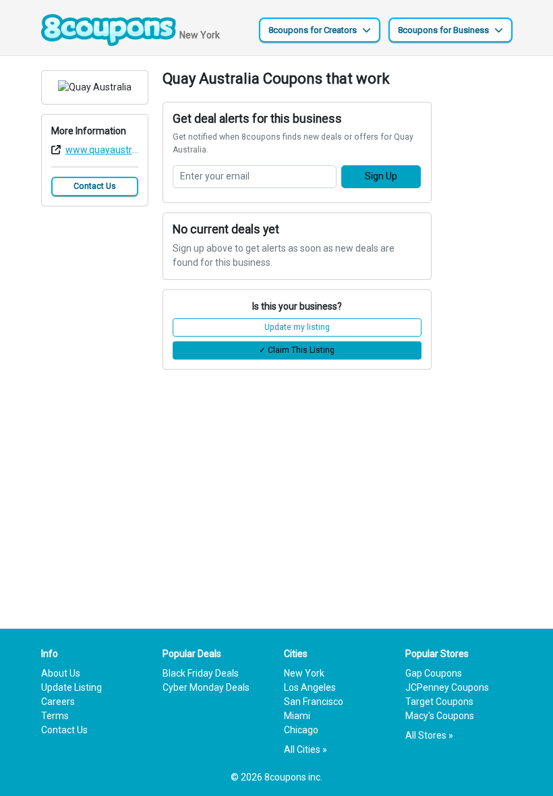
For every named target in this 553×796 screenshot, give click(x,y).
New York (304, 673)
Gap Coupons (433, 673)
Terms (55, 715)
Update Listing (71, 687)
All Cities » (305, 749)
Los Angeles (310, 687)
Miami (297, 715)
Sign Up (381, 176)
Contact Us (95, 186)
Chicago (301, 729)
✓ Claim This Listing (296, 350)
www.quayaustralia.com (101, 149)
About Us (60, 673)
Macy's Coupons (439, 715)
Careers (58, 701)
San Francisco (313, 701)
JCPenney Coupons (447, 687)
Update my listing (297, 327)
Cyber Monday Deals (206, 687)
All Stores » (429, 735)
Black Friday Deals (201, 673)
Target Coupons (439, 701)
